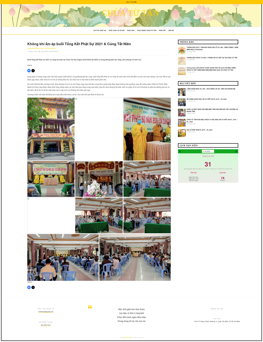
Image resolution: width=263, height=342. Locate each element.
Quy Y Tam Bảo (131, 2)
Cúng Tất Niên (44, 51)
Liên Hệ (171, 30)
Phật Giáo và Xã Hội (117, 30)
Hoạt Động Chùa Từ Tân (146, 30)
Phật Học (131, 30)
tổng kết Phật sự (53, 51)
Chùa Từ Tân (130, 12)
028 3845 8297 (46, 325)
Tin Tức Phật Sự (99, 30)
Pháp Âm (162, 30)
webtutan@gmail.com (45, 312)
